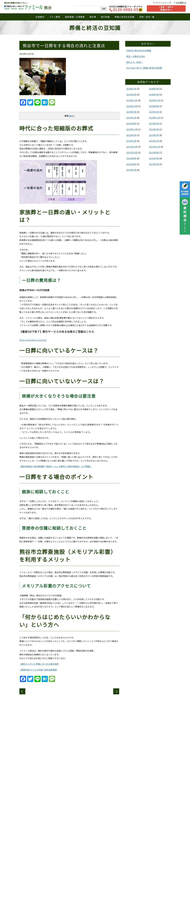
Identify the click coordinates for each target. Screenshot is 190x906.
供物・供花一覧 (146, 16)
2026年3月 (154, 88)
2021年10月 (131, 152)
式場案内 (40, 16)
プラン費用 (54, 16)
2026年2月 (131, 94)
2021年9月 (154, 152)
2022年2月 (131, 140)
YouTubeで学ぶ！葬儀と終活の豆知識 (144, 67)
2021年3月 (131, 169)
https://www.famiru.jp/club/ (33, 340)
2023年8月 (131, 123)
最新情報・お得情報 (75, 16)
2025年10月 (131, 106)
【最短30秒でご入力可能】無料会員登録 (38, 669)
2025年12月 (131, 100)
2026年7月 (131, 88)
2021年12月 (131, 146)
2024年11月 (154, 117)
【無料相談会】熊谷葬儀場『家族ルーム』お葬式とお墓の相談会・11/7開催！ (55, 466)
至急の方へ (166, 8)
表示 (71, 115)
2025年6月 (154, 106)
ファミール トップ (163, 2)
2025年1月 (131, 117)
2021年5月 (154, 164)
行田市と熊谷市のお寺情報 (138, 50)
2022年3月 (154, 135)
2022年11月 (131, 129)
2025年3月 (154, 111)
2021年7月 (154, 158)
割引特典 (105, 16)
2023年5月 (154, 123)
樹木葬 (93, 16)
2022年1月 (154, 140)
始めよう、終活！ (134, 62)
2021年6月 (131, 164)
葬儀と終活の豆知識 (124, 16)
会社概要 (180, 2)
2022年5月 (154, 129)
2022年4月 (131, 135)
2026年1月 (154, 94)
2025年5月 (131, 111)
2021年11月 (154, 146)
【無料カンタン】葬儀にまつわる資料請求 (39, 663)
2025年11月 (154, 100)
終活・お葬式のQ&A (135, 56)
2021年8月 (131, 158)
